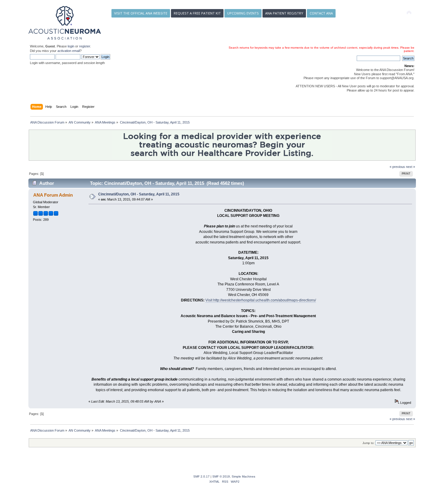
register (84, 46)
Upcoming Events (243, 13)
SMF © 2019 (221, 476)
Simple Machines (243, 476)
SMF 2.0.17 (201, 476)
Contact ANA (321, 13)
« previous (397, 167)
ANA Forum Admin (53, 195)
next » (410, 167)
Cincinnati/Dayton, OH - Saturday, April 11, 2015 (138, 194)
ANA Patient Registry (284, 13)
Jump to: (368, 443)
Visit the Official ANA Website (140, 13)
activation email (68, 51)
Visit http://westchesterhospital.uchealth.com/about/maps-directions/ (260, 300)
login (71, 46)
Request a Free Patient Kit (197, 13)
